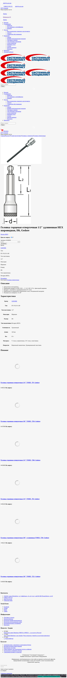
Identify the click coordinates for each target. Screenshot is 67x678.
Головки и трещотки (27, 135)
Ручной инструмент (15, 135)
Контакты (6, 50)
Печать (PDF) (4, 234)
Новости (9, 25)
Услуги (6, 30)
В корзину (3, 243)
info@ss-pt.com (7, 3)
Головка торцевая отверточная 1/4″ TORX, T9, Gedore (20, 382)
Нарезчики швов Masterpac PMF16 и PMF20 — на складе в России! (22, 632)
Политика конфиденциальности (13, 620)
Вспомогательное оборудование (13, 646)
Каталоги (9, 49)
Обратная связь (8, 600)
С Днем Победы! (8, 638)
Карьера (9, 28)
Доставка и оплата (12, 40)
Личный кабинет (8, 52)
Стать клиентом (11, 43)
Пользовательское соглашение (12, 623)
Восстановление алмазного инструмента (18, 31)
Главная (3, 135)
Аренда (9, 33)
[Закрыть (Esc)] (6, 665)
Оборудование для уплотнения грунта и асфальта (17, 649)
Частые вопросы (11, 47)
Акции (9, 37)
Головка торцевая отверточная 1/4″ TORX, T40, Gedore (20, 460)
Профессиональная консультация (16, 38)
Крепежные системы (10, 647)
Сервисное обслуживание (14, 34)
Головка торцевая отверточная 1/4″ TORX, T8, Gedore (20, 499)
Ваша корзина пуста (6, 9)
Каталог (6, 22)
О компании (7, 24)
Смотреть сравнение (6, 673)
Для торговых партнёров (14, 41)
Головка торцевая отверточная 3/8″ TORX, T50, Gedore (20, 421)
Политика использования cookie (13, 622)
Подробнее (4, 278)
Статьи (9, 46)
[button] (1, 386)
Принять (40, 676)
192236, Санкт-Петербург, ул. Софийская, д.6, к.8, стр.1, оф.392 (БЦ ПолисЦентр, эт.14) (28, 596)
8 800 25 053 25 (8, 597)
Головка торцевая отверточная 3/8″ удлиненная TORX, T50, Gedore (25, 538)
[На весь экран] (3, 665)
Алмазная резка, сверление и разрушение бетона (17, 645)
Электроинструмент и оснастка (12, 652)
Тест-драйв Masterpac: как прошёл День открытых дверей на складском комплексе (27, 635)
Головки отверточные (39, 135)
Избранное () (7, 17)
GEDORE (3, 248)
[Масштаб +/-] (1, 665)
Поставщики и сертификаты (15, 27)
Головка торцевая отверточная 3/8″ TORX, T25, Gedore (20, 576)
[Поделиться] (4, 665)
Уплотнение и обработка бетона (13, 650)
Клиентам (6, 35)
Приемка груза (11, 44)
